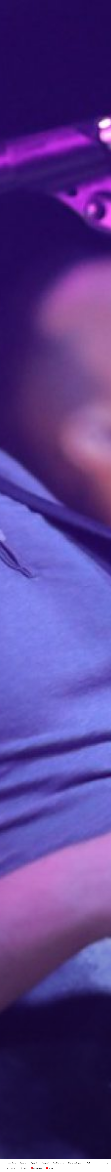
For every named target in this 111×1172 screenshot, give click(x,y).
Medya (89, 1163)
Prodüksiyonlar (58, 1163)
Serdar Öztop (11, 1163)
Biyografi (34, 1163)
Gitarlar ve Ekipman (75, 1163)
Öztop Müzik (11, 1168)
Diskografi (45, 1163)
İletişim (24, 1168)
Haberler (23, 1163)
